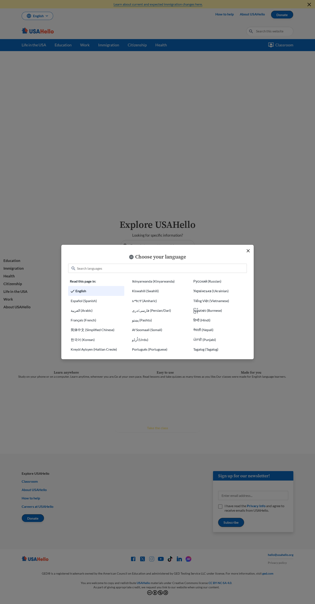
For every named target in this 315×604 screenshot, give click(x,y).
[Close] (248, 250)
